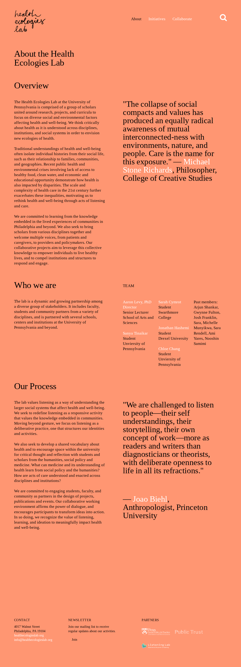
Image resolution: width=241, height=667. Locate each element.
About (136, 19)
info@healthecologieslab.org (33, 640)
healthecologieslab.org (29, 635)
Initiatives (157, 19)
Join (74, 639)
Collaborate (182, 19)
